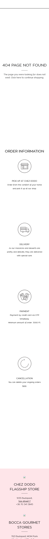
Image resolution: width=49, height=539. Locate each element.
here (24, 386)
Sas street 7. (24, 501)
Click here (16, 77)
